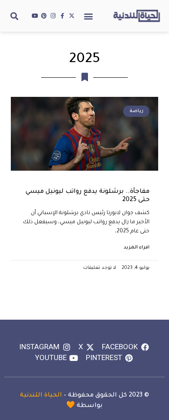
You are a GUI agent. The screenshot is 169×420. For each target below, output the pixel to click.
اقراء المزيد (137, 247)
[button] (88, 16)
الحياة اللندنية (41, 395)
